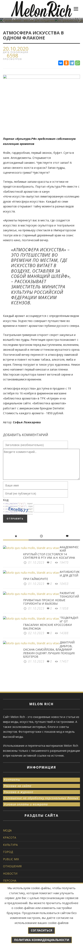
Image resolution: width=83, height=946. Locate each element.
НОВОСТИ (10, 873)
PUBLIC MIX (11, 859)
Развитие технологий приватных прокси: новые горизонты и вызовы (51, 598)
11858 (63, 608)
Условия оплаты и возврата (26, 804)
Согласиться (41, 930)
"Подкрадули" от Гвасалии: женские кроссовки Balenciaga (50, 623)
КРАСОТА (9, 837)
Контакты (12, 779)
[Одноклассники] (66, 63)
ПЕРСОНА (9, 880)
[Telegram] (72, 63)
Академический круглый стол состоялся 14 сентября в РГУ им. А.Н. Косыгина (51, 552)
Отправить (15, 518)
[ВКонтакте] (60, 63)
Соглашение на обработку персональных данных (41, 798)
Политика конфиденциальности (41, 940)
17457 (63, 661)
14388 (63, 633)
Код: (6, 500)
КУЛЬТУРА (10, 845)
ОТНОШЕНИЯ (12, 866)
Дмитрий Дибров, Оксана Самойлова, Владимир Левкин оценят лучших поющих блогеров (49, 649)
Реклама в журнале (18, 792)
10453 (63, 584)
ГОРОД (8, 852)
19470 (63, 562)
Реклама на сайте (17, 786)
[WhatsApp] (77, 63)
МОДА (7, 830)
